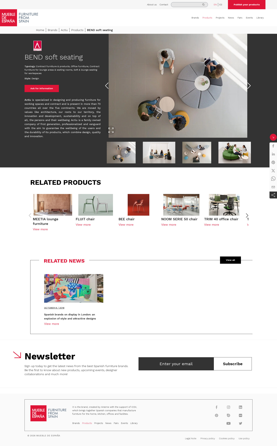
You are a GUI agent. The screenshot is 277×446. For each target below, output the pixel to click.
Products (207, 17)
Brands (195, 17)
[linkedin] (273, 154)
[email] (273, 187)
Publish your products (247, 4)
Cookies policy (227, 438)
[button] (247, 215)
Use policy (244, 438)
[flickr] (241, 415)
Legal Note (190, 438)
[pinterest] (273, 162)
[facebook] (273, 145)
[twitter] (273, 170)
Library (260, 17)
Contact (164, 4)
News (231, 17)
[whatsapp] (273, 178)
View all (230, 260)
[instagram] (229, 407)
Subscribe (233, 363)
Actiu (64, 30)
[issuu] (229, 415)
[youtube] (229, 423)
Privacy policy (207, 438)
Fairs (239, 17)
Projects (220, 17)
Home (40, 30)
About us (152, 4)
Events (249, 17)
